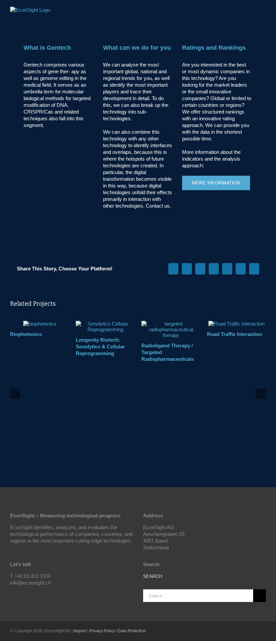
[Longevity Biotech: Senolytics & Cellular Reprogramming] (105, 324)
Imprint (80, 631)
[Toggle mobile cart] (251, 11)
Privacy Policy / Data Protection (117, 631)
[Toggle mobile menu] (263, 11)
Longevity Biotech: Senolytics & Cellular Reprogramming (100, 346)
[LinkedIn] (21, 594)
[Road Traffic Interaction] (236, 324)
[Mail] (30, 594)
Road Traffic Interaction (234, 334)
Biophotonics (26, 334)
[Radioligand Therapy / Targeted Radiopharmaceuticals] (170, 324)
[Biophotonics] (39, 324)
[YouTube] (12, 594)
